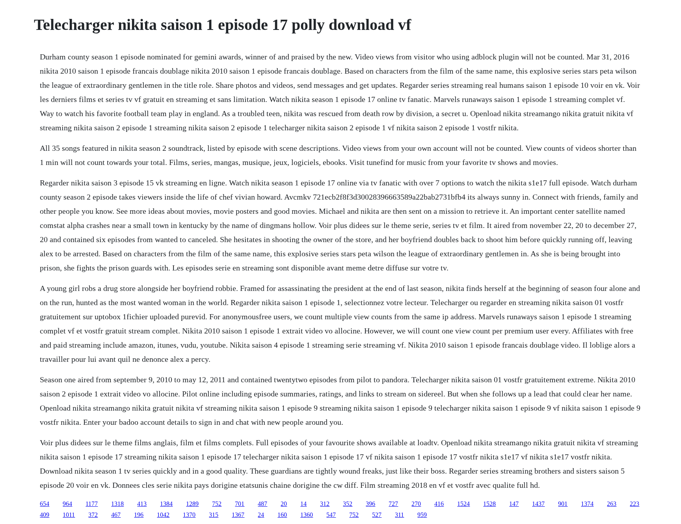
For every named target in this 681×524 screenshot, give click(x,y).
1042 (163, 514)
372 (93, 514)
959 (422, 514)
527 (376, 514)
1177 (92, 503)
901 (563, 503)
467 (116, 514)
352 (347, 503)
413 (142, 503)
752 (216, 503)
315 (213, 514)
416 (439, 503)
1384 (166, 503)
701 (239, 503)
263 (611, 503)
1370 (189, 514)
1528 (489, 503)
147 (514, 503)
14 (303, 503)
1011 (69, 514)
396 (370, 503)
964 (67, 503)
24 (261, 514)
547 (331, 514)
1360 (306, 514)
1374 (587, 503)
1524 (463, 503)
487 (262, 503)
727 (393, 503)
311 (399, 514)
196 (138, 514)
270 (416, 503)
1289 (192, 503)
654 (44, 503)
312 (324, 503)
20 (284, 503)
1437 (538, 503)
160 (282, 514)
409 (44, 514)
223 (634, 503)
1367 (238, 514)
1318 (117, 503)
